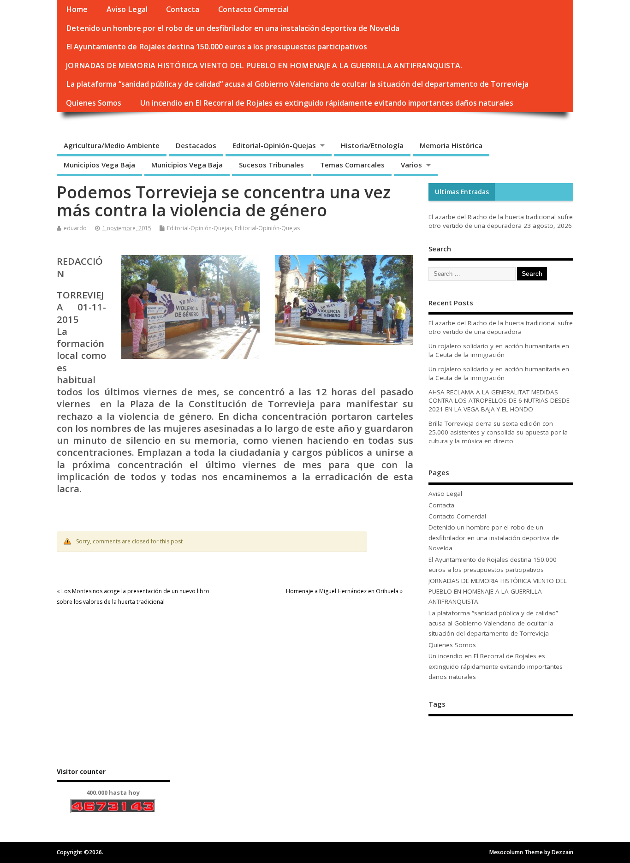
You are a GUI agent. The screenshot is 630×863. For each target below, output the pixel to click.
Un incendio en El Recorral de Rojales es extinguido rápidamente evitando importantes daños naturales (326, 103)
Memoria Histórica (451, 145)
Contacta (182, 9)
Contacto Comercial (253, 9)
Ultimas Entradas (462, 192)
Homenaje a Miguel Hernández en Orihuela (342, 591)
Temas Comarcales (352, 164)
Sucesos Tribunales (271, 164)
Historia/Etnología (372, 145)
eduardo (75, 228)
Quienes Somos (93, 103)
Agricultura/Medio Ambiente (112, 145)
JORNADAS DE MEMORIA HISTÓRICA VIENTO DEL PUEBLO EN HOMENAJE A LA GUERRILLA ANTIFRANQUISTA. (264, 65)
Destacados (196, 145)
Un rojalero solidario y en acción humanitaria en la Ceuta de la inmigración (498, 350)
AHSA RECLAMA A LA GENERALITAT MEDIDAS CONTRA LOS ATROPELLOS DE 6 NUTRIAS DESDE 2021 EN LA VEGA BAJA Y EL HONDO (499, 401)
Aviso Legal (127, 9)
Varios (411, 164)
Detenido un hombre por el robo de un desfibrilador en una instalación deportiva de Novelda (232, 28)
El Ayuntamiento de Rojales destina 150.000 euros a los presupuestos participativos (216, 47)
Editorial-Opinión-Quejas (274, 145)
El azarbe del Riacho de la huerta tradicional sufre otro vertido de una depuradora (500, 221)
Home (77, 9)
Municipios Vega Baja (99, 164)
